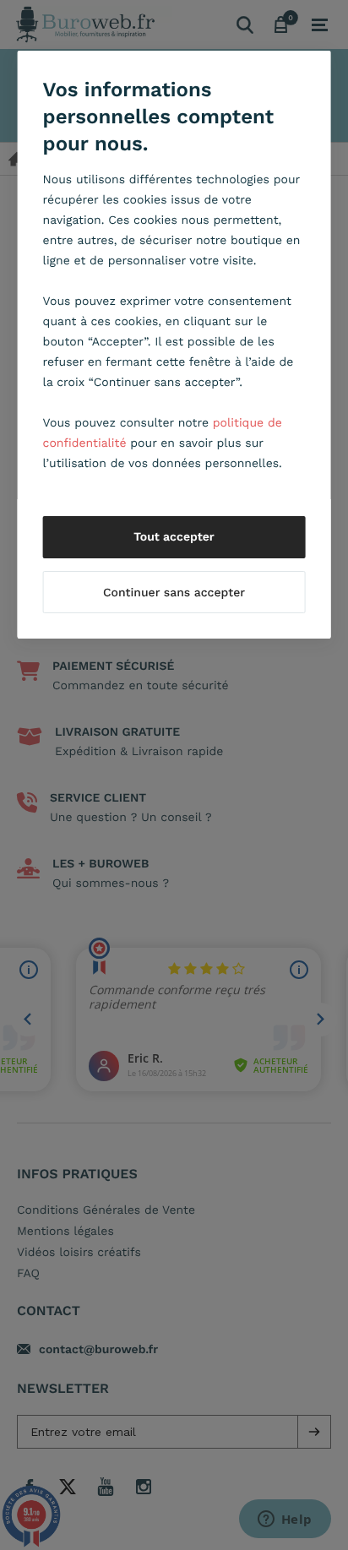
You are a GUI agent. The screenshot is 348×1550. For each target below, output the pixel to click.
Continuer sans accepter (174, 593)
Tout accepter (174, 537)
